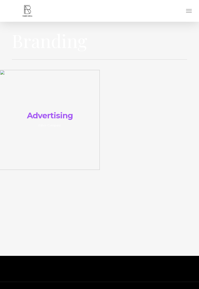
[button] (189, 10)
